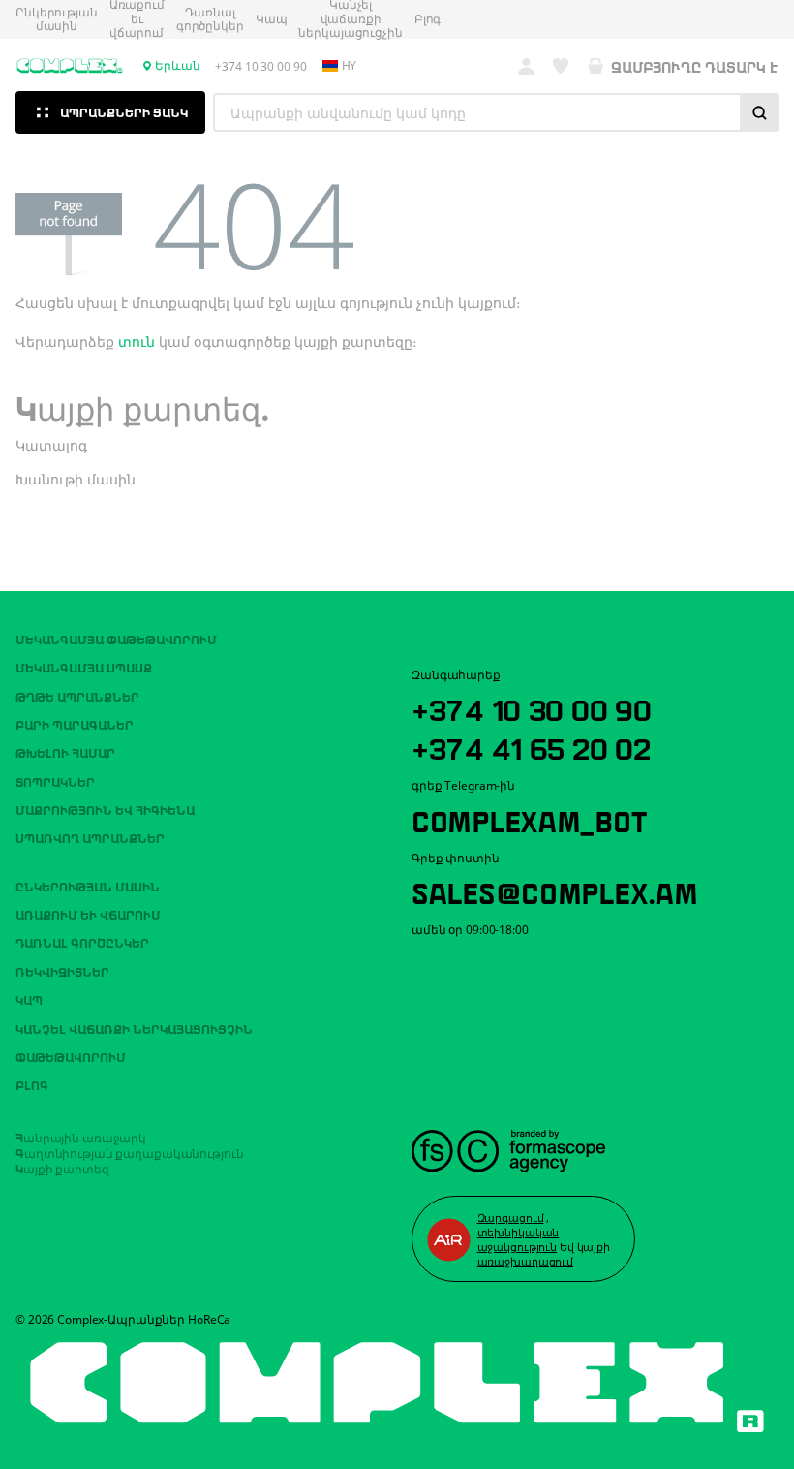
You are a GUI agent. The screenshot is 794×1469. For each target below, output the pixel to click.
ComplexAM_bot (529, 819)
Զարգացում (510, 1217)
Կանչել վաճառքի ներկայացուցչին (134, 1028)
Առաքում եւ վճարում (88, 914)
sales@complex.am (555, 890)
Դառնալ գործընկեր (210, 20)
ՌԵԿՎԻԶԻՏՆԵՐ (62, 971)
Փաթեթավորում (70, 1056)
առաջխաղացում (525, 1261)
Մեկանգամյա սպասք (83, 667)
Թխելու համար (65, 752)
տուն (136, 341)
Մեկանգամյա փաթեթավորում (116, 638)
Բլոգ (428, 19)
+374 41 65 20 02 (531, 746)
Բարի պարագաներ (74, 724)
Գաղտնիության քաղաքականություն (129, 1152)
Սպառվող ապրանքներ (90, 837)
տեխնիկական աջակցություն (518, 1239)
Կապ (272, 19)
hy (349, 66)
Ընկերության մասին (56, 20)
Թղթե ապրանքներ (77, 696)
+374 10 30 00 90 (532, 707)
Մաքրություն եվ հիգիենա (105, 809)
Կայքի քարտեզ (62, 1168)
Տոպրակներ (55, 781)
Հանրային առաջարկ (80, 1137)
